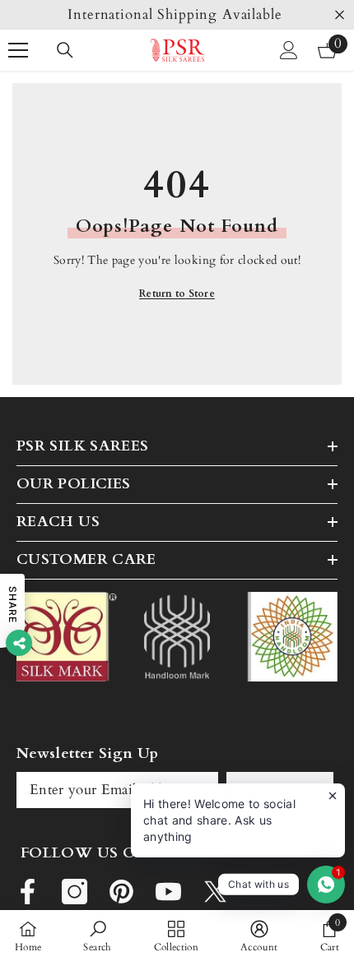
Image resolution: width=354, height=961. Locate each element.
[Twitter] (215, 891)
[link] (97, 935)
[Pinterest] (121, 891)
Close (339, 15)
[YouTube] (168, 891)
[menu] (18, 50)
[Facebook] (27, 891)
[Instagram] (74, 891)
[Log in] (289, 50)
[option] (177, 15)
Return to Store (177, 293)
